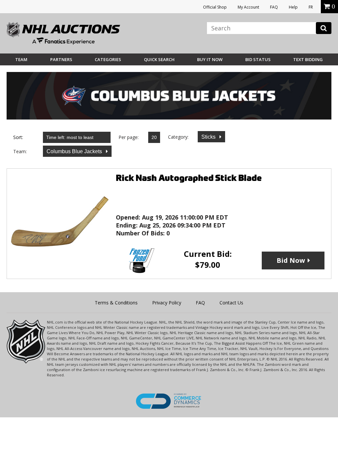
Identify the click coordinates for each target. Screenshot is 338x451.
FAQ (274, 7)
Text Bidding (308, 59)
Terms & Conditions (116, 302)
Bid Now (291, 260)
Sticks (209, 137)
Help (293, 7)
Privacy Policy (166, 302)
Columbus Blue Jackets (75, 151)
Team (21, 59)
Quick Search (159, 59)
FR (311, 7)
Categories (108, 59)
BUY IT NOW (209, 59)
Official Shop (215, 7)
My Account (248, 7)
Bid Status (258, 59)
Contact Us (231, 302)
